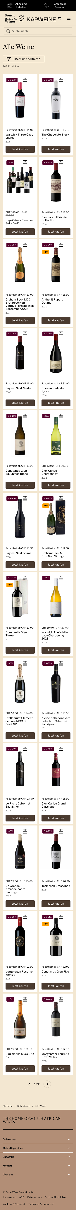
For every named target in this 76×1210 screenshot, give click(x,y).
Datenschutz (34, 1197)
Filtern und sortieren (26, 59)
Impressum (9, 1197)
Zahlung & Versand (14, 1204)
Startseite (8, 1106)
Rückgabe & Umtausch (41, 1204)
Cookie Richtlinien (55, 1197)
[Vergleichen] (25, 80)
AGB (21, 1197)
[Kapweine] (37, 18)
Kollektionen (23, 1106)
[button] (59, 18)
